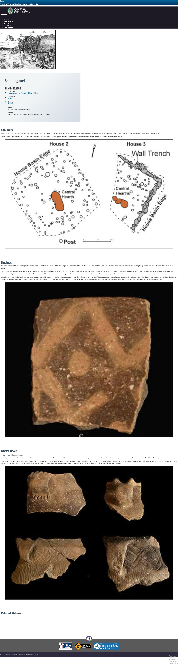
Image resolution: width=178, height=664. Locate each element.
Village (10, 98)
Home (6, 19)
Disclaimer (172, 661)
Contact (7, 25)
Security (172, 659)
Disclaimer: (11, 113)
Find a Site (8, 21)
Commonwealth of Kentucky (15, 654)
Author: (10, 107)
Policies (171, 658)
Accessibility (173, 663)
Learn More (8, 27)
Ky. (2, 1)
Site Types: (11, 97)
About (6, 23)
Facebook (172, 656)
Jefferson (11, 104)
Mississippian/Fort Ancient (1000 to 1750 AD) (23, 93)
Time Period (12, 91)
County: (10, 102)
